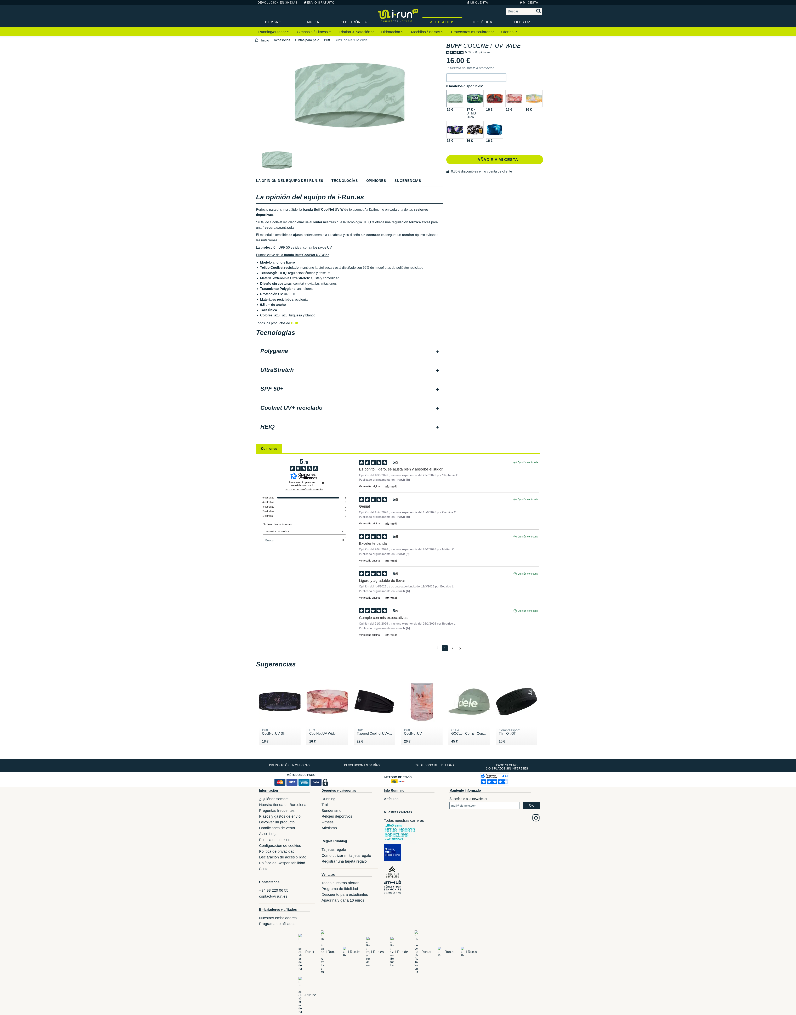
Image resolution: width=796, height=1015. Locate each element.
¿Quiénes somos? (274, 799)
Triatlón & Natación (355, 32)
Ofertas (522, 22)
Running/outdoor (272, 32)
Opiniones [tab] (269, 448)
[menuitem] (274, 31)
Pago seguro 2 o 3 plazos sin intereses (507, 766)
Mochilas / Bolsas (426, 32)
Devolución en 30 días (277, 2)
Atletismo (329, 828)
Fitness (328, 822)
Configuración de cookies (280, 846)
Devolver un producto (277, 822)
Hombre (273, 22)
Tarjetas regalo (334, 849)
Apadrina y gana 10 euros (343, 900)
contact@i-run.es (273, 896)
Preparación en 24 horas (289, 765)
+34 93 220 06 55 (273, 890)
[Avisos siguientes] (460, 648)
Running (328, 799)
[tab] (349, 351)
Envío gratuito (321, 2)
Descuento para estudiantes (345, 894)
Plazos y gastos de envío (280, 816)
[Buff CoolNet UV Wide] (455, 98)
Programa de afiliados (277, 924)
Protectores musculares (471, 32)
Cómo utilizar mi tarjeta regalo (346, 855)
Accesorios (442, 22)
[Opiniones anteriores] (437, 647)
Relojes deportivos (337, 816)
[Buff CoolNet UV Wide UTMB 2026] (475, 98)
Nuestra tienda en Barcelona (282, 805)
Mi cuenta (479, 2)
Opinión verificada (528, 462)
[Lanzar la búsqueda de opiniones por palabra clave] (343, 540)
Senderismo (331, 810)
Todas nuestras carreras (404, 820)
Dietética (482, 22)
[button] (476, 77)
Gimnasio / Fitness (313, 32)
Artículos (391, 799)
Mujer (313, 22)
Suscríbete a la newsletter (468, 799)
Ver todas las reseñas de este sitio (304, 489)
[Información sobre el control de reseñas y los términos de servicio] (323, 482)
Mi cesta (530, 2)
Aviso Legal (268, 834)
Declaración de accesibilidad (282, 857)
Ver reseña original (369, 486)
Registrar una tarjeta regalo (344, 861)
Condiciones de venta (277, 828)
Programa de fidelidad (340, 889)
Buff (327, 40)
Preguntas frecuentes (277, 810)
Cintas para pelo (307, 40)
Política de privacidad (277, 851)
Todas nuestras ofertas (340, 883)
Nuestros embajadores (278, 918)
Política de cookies (274, 840)
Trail (325, 805)
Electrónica (354, 22)
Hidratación (391, 32)
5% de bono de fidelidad (434, 765)
